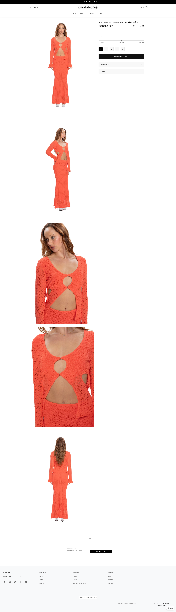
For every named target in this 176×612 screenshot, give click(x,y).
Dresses (110, 583)
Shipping (41, 576)
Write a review (101, 551)
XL (122, 49)
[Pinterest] (15, 582)
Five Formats (132, 603)
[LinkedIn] (25, 582)
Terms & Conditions (79, 583)
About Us (76, 572)
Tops (109, 576)
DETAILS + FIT (104, 64)
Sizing (41, 579)
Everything (111, 572)
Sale (101, 13)
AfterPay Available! (88, 2)
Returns (41, 583)
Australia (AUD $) (88, 597)
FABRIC (102, 71)
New (74, 13)
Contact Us (42, 572)
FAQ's (75, 576)
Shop (81, 13)
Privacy (75, 579)
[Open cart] (146, 7)
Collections (91, 13)
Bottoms (110, 579)
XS (100, 49)
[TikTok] (20, 582)
